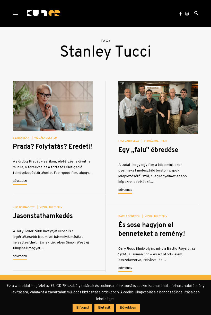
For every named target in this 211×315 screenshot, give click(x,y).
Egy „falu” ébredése (148, 150)
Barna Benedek (129, 216)
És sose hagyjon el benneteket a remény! (151, 229)
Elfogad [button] (82, 307)
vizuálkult (42, 138)
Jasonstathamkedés (43, 216)
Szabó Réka (21, 138)
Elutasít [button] (104, 307)
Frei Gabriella (128, 141)
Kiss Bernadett (24, 207)
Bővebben (20, 181)
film (54, 138)
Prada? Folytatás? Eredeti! (52, 147)
